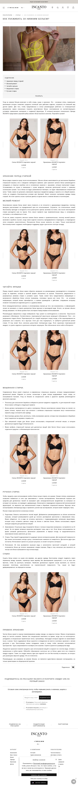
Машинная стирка (12, 88)
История (32, 752)
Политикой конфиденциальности (44, 763)
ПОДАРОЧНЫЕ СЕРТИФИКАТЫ (39, 725)
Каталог (13, 749)
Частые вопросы (55, 752)
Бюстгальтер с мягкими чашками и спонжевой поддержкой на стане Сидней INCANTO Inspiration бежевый (23, 163)
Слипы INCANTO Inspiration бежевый (54, 163)
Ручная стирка (11, 91)
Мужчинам (13, 762)
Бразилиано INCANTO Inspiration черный (41, 617)
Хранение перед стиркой (14, 81)
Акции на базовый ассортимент (39, 1)
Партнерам (63, 724)
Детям (12, 764)
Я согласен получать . (36, 708)
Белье (12, 757)
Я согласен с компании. (36, 703)
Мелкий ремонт (11, 83)
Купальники (13, 752)
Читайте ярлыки (12, 86)
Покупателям (8, 15)
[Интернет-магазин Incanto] (39, 8)
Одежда (12, 759)
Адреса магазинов (35, 755)
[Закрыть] (56, 759)
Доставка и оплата (56, 755)
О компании (35, 749)
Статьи (18, 15)
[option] (39, 2)
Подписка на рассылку (15, 725)
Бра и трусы (13, 755)
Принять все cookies (39, 775)
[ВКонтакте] (73, 667)
